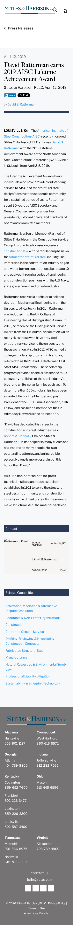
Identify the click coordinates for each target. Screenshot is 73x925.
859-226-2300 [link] (16, 814)
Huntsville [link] (12, 738)
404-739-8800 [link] (16, 765)
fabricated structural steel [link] (28, 257)
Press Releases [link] (20, 28)
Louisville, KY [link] (58, 543)
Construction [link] (14, 625)
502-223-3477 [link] (16, 800)
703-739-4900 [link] (48, 849)
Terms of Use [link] (36, 908)
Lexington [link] (12, 808)
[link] (30, 10)
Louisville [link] (11, 822)
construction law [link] (16, 251)
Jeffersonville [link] (46, 760)
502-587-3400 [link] (16, 827)
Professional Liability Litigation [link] (27, 676)
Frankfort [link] (11, 795)
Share (12, 95)
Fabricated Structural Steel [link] (24, 650)
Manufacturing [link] (16, 657)
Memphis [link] (11, 844)
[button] (65, 10)
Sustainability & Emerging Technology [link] (32, 683)
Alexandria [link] (44, 844)
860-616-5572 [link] (48, 743)
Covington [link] (12, 782)
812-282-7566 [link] (48, 765)
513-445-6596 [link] (47, 787)
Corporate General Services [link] (25, 632)
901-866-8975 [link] (16, 849)
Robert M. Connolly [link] (17, 436)
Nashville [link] (11, 857)
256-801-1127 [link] (15, 743)
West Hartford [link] (47, 738)
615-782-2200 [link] (16, 862)
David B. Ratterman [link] (21, 104)
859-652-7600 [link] (16, 787)
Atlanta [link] (10, 760)
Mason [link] (42, 782)
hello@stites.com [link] (39, 879)
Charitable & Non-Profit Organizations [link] (32, 618)
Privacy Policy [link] (57, 903)
